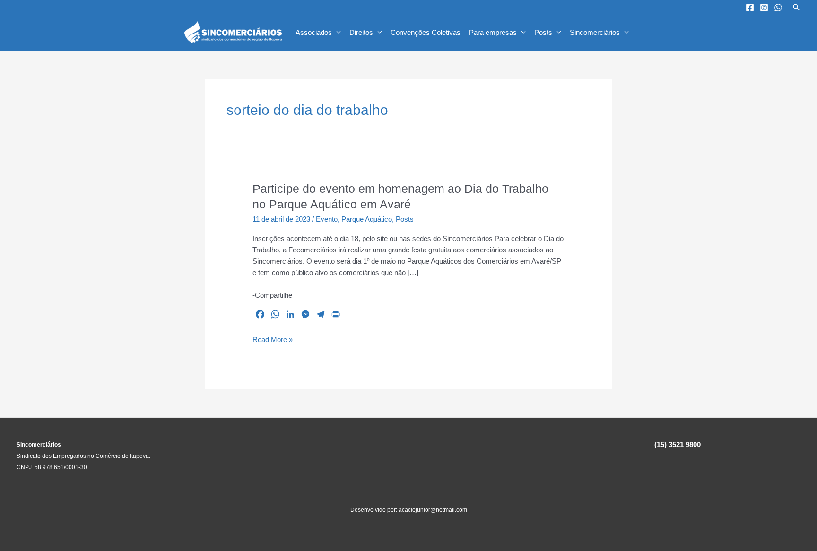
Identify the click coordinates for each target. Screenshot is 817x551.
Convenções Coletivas (426, 32)
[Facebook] (750, 7)
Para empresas (493, 32)
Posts (543, 32)
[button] (796, 7)
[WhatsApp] (778, 7)
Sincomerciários (595, 32)
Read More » (272, 340)
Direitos (361, 32)
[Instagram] (764, 7)
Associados (314, 32)
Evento (327, 219)
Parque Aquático (366, 219)
